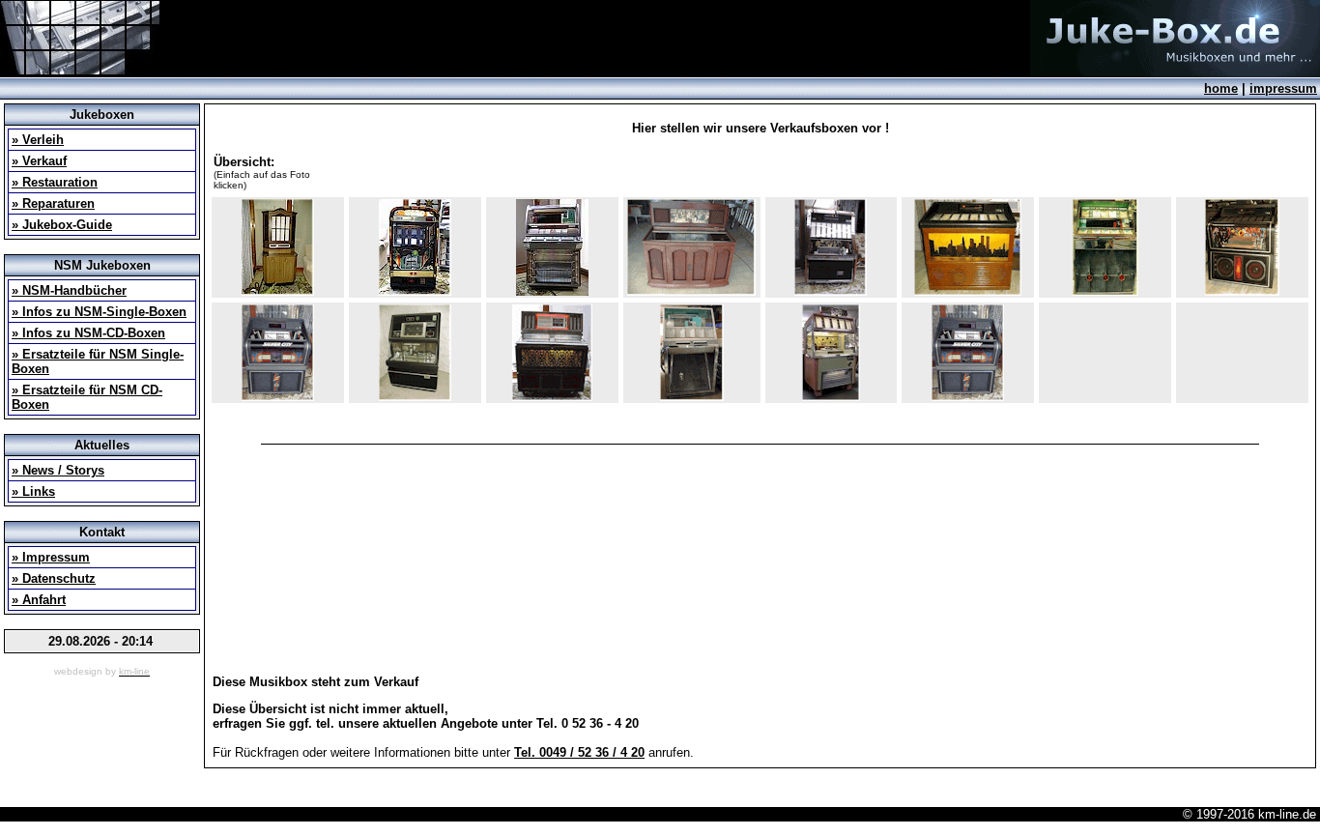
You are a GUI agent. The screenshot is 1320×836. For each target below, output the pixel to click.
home (1221, 88)
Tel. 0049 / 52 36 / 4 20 (579, 752)
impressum (1283, 88)
